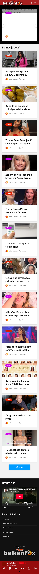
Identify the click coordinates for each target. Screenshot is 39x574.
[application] (19, 496)
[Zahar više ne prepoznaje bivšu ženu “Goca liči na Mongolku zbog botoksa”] (19, 162)
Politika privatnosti (10, 523)
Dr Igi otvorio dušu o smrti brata (19, 417)
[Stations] (35, 568)
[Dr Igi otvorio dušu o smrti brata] (19, 403)
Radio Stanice (8, 528)
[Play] (9, 568)
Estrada (9, 56)
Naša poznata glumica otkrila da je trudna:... (17, 451)
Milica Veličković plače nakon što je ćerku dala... (18, 314)
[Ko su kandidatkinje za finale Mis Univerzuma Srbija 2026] (19, 369)
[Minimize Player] (19, 571)
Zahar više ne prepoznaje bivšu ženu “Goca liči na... (18, 176)
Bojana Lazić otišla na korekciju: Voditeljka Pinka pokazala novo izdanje (16, 21)
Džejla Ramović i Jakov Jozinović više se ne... (17, 211)
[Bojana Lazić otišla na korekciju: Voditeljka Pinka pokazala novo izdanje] (19, 11)
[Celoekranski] (33, 507)
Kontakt (6, 537)
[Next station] (3, 568)
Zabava (8, 13)
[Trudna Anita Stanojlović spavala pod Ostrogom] (19, 128)
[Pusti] (5, 507)
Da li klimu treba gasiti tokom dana (17, 245)
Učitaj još (19, 467)
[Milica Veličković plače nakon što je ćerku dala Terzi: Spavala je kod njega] (19, 300)
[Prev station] (16, 568)
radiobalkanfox (13, 36)
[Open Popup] (29, 568)
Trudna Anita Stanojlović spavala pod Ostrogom (18, 142)
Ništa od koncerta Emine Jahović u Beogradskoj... (18, 348)
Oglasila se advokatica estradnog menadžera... (18, 279)
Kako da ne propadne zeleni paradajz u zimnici (18, 107)
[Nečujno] (29, 507)
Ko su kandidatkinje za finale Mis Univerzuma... (18, 383)
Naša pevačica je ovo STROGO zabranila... (16, 73)
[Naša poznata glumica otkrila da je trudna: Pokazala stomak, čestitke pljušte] (19, 438)
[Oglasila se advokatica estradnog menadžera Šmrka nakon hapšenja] (19, 266)
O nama (6, 519)
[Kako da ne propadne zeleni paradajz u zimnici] (19, 94)
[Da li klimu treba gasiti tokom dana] (19, 231)
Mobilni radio (8, 532)
